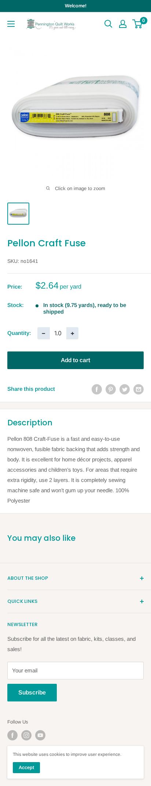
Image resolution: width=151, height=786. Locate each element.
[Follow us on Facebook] (12, 735)
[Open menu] (11, 24)
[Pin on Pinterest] (111, 389)
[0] (137, 23)
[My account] (122, 24)
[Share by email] (138, 389)
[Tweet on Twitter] (124, 389)
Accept (26, 767)
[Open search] (108, 24)
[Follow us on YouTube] (40, 735)
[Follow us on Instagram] (26, 735)
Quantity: (19, 333)
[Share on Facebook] (97, 389)
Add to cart (75, 360)
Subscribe (32, 692)
